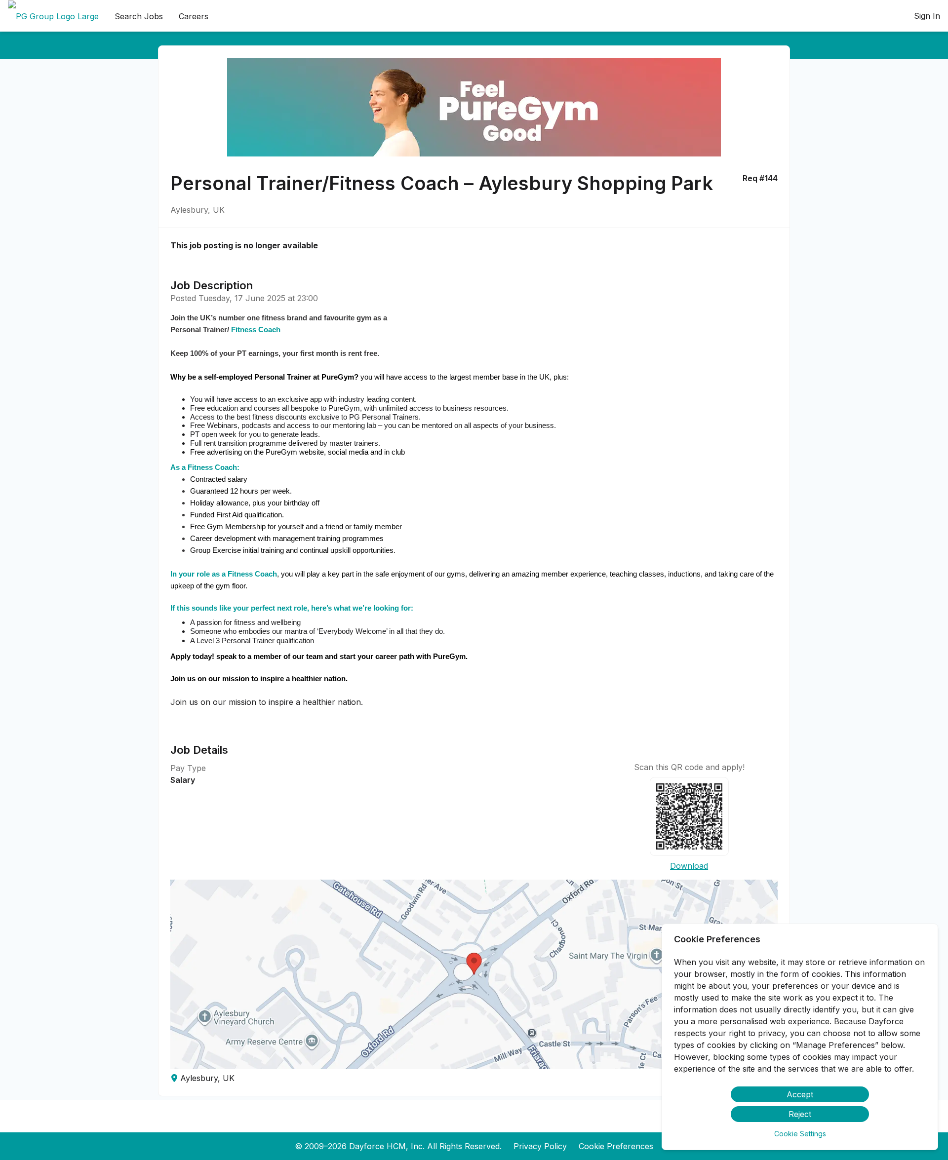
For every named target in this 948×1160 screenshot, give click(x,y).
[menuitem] (53, 16)
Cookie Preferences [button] (616, 1146)
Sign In (927, 16)
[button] (474, 974)
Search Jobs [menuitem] (139, 16)
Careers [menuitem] (193, 16)
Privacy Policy (540, 1146)
